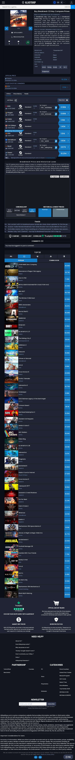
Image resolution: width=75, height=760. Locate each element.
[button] (71, 2)
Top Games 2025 (65, 689)
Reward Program (65, 676)
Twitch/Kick (7, 669)
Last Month (32, 210)
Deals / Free (63, 682)
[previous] (6, 28)
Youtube (31, 669)
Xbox (42, 676)
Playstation (44, 684)
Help (69, 757)
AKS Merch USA (64, 692)
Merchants (7, 672)
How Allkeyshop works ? (23, 644)
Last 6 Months (24, 210)
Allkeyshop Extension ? (22, 660)
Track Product (21, 215)
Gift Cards (63, 679)
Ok (36, 757)
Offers (8, 94)
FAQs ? (18, 657)
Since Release (9, 210)
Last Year (17, 210)
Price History (17, 94)
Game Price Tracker (65, 672)
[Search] (73, 7)
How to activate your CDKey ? (25, 654)
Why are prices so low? (22, 647)
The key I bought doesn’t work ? (25, 651)
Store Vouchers (64, 669)
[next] (30, 28)
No (40, 757)
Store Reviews (64, 685)
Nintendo (44, 691)
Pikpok (55, 55)
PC (42, 669)
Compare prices (50, 158)
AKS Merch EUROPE (65, 695)
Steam (55, 59)
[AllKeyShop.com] (29, 2)
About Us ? (19, 641)
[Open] (3, 2)
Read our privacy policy (47, 754)
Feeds (26, 94)
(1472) (63, 236)
